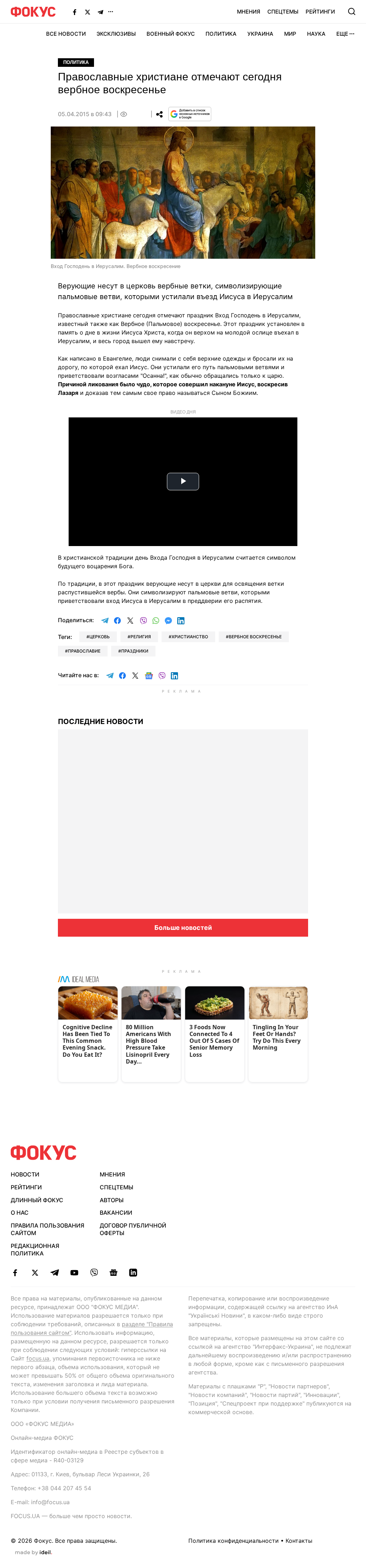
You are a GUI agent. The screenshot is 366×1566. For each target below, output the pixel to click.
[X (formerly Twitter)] (87, 12)
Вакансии (116, 1212)
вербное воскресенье (255, 636)
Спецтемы (282, 11)
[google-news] (113, 1272)
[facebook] (15, 1272)
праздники (134, 651)
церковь (99, 636)
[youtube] (74, 1272)
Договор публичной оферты (133, 1229)
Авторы (112, 1200)
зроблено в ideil (33, 1552)
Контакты (299, 1540)
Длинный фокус (37, 1200)
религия (140, 636)
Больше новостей (183, 927)
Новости (25, 1174)
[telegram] (54, 1272)
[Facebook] (74, 12)
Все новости (66, 33)
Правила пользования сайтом (47, 1229)
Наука (316, 33)
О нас (20, 1212)
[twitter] (35, 1272)
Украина (260, 33)
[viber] (94, 1272)
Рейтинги (320, 11)
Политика (221, 33)
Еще (342, 33)
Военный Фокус (171, 33)
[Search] (352, 11)
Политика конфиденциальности (233, 1540)
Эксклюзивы (116, 33)
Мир (290, 33)
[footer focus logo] (43, 1152)
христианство (190, 636)
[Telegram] (100, 12)
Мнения (248, 11)
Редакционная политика (35, 1249)
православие (84, 651)
